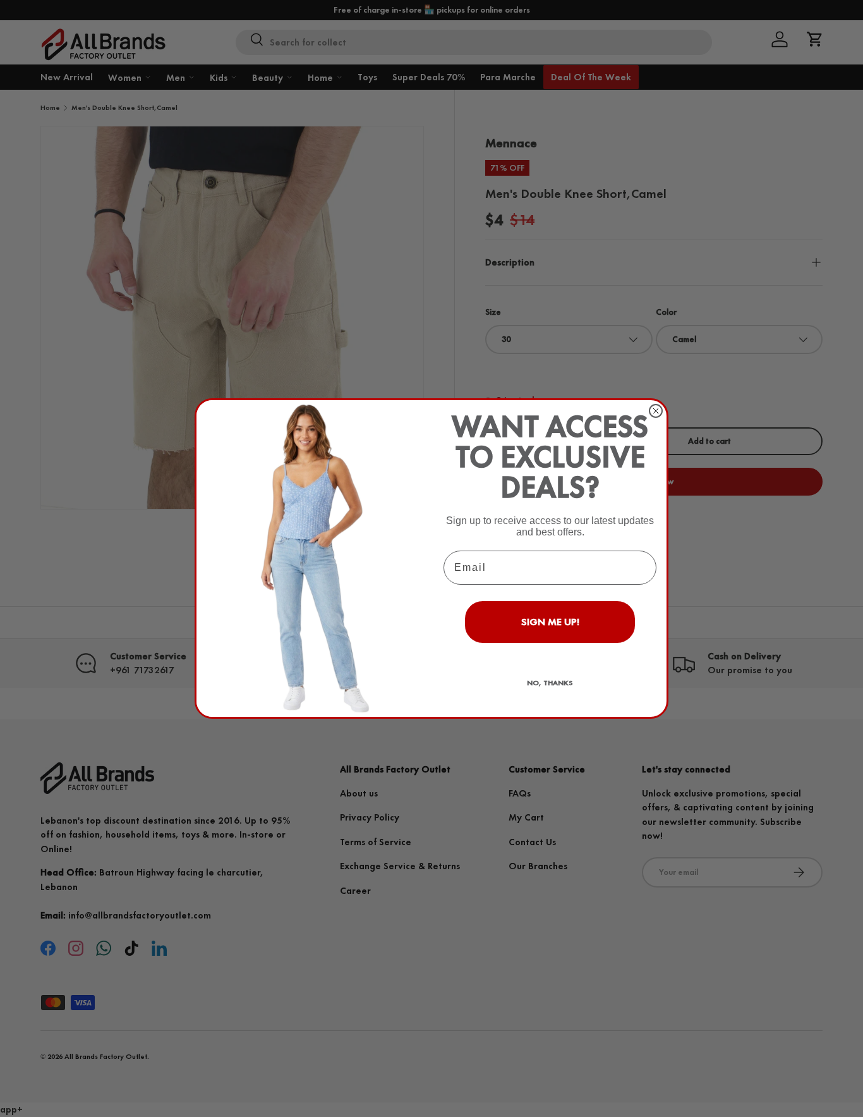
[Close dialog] (655, 411)
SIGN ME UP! (550, 621)
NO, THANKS (550, 683)
